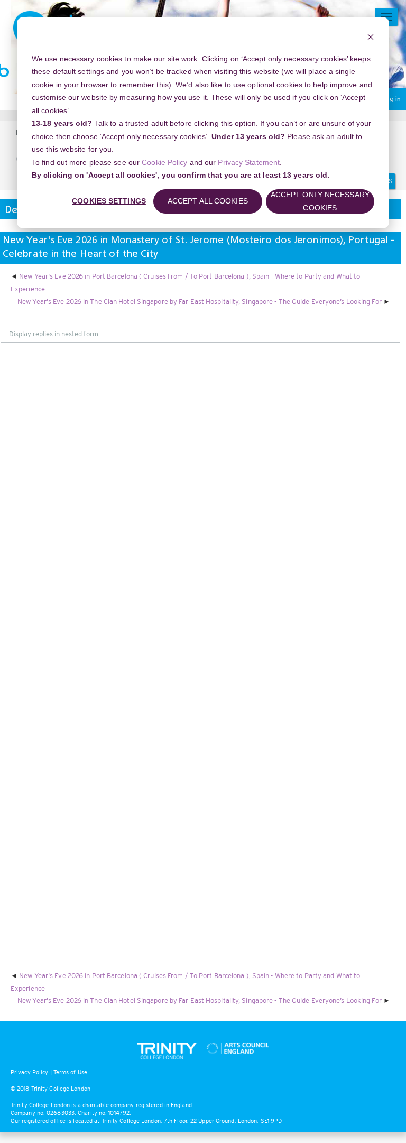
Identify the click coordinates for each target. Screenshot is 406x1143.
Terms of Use (70, 1072)
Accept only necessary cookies (320, 201)
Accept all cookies (208, 201)
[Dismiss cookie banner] (370, 38)
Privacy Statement (249, 162)
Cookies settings (109, 201)
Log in (391, 99)
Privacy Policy (29, 1072)
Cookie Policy (164, 162)
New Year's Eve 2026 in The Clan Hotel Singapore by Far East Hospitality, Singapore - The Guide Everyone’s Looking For (199, 302)
